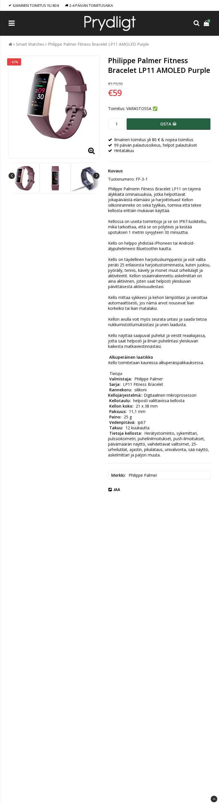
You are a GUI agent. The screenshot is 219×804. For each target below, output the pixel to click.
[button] (207, 23)
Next (96, 176)
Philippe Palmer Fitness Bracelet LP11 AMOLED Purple (98, 44)
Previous (12, 176)
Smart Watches (30, 44)
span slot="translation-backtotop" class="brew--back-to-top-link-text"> (214, 799)
